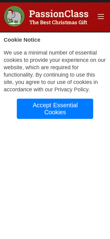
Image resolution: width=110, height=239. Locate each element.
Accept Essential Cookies (55, 109)
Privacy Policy (71, 89)
